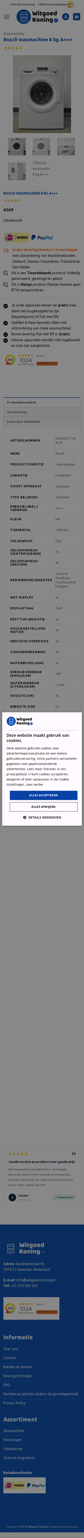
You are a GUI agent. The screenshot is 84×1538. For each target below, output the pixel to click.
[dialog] (42, 769)
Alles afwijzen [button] (43, 807)
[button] (42, 817)
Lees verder (34, 785)
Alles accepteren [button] (43, 795)
